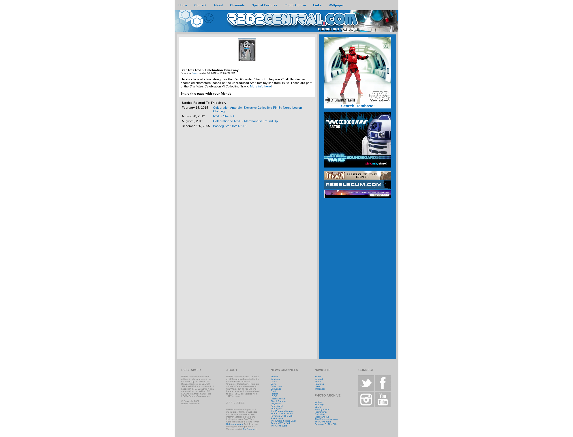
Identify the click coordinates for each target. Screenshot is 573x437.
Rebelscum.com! (234, 424)
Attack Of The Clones (282, 413)
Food (273, 391)
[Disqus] (247, 186)
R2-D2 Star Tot (223, 116)
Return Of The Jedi (280, 423)
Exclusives (276, 389)
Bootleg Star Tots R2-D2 (230, 126)
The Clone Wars (279, 425)
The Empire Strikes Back (283, 421)
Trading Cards (322, 409)
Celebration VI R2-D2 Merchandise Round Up (245, 121)
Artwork (274, 376)
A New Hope (277, 418)
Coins (273, 384)
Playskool (275, 403)
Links (317, 386)
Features (319, 384)
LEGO (274, 396)
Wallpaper (320, 389)
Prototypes (276, 408)
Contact (319, 379)
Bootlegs (275, 379)
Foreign (274, 393)
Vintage (319, 402)
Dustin (195, 73)
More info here (260, 86)
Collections (276, 386)
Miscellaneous (278, 398)
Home (318, 376)
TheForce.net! (250, 429)
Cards (274, 381)
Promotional (277, 406)
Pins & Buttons (278, 401)
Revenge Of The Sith (282, 416)
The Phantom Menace (282, 411)
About (318, 381)
